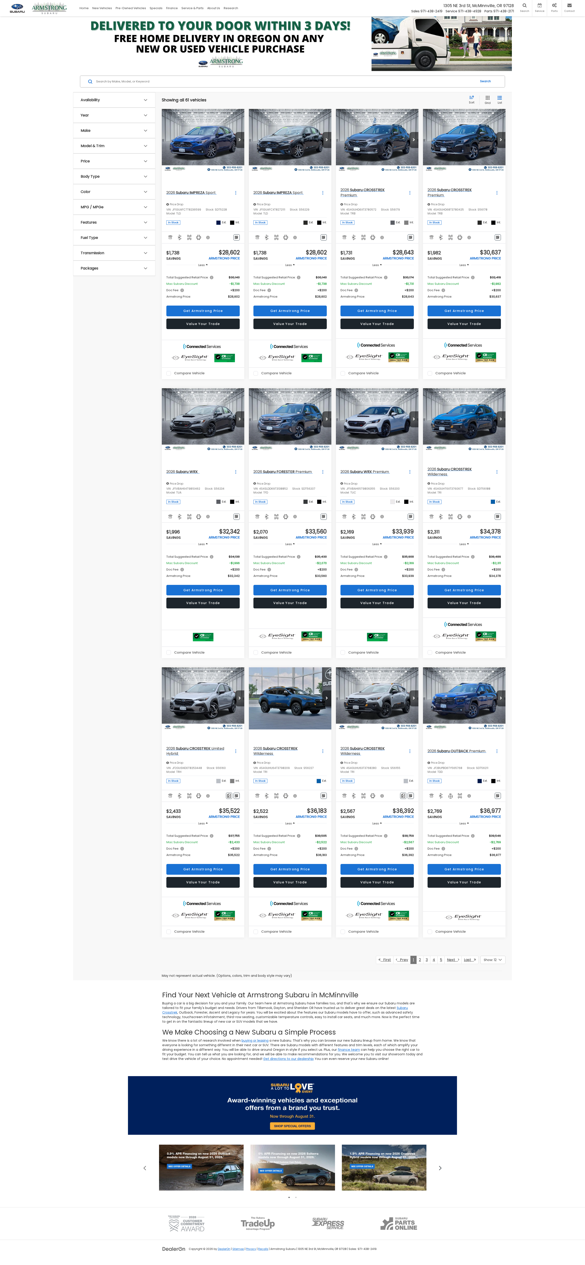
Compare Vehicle (189, 373)
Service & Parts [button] (192, 8)
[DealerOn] (174, 1249)
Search (485, 81)
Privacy (251, 1249)
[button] (239, 140)
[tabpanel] (201, 1168)
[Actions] (236, 193)
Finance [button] (172, 8)
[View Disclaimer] (208, 237)
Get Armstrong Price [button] (203, 311)
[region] (203, 286)
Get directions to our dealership (288, 1058)
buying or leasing (255, 1040)
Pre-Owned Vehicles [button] (131, 8)
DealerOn (224, 1249)
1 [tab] (289, 1197)
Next (452, 959)
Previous (145, 1168)
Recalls (263, 1249)
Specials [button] (156, 8)
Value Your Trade (203, 324)
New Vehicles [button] (102, 8)
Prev (402, 959)
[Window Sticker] (237, 237)
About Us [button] (213, 8)
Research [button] (231, 8)
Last (469, 959)
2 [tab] (296, 1197)
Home (84, 8)
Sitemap (238, 1249)
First (385, 959)
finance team (349, 1049)
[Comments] (229, 796)
